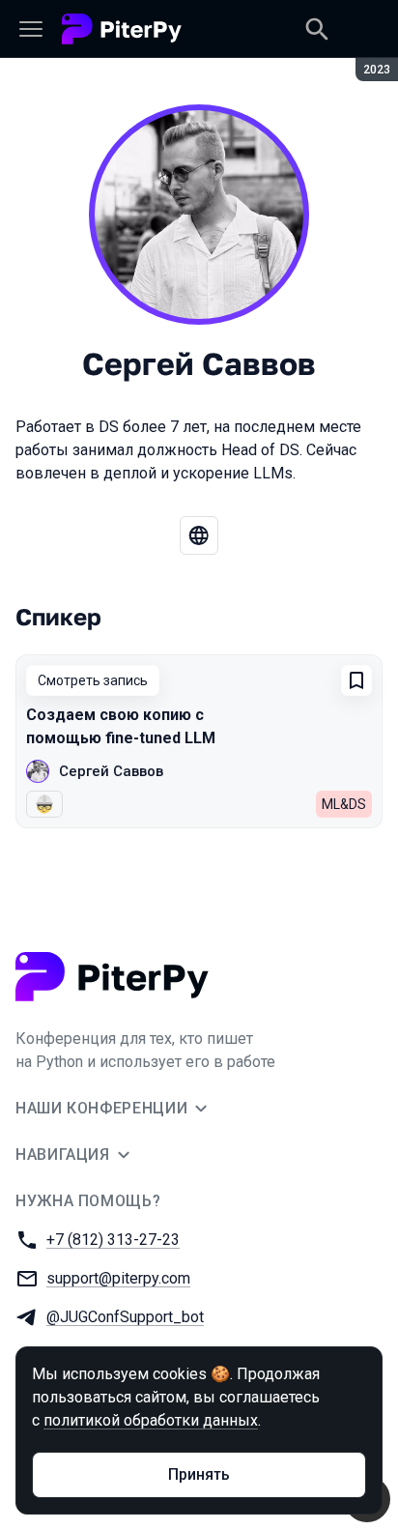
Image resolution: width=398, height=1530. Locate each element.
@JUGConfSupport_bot (125, 1317)
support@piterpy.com (118, 1278)
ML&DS (344, 804)
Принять (199, 1474)
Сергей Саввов (111, 771)
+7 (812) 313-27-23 (113, 1239)
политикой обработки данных (150, 1420)
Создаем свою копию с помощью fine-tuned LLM (120, 726)
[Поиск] (317, 29)
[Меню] (31, 29)
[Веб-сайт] (199, 535)
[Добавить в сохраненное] (356, 680)
